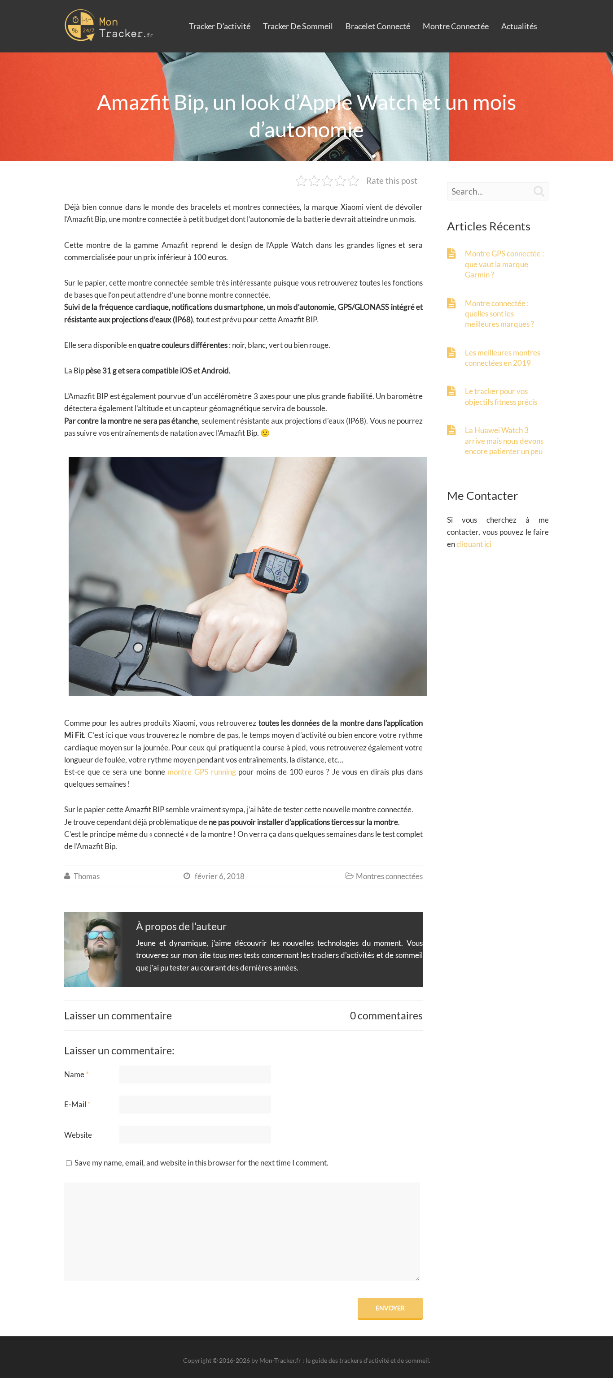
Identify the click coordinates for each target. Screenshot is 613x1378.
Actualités (519, 26)
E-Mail (77, 1104)
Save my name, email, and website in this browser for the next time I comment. (201, 1162)
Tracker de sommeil (298, 26)
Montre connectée (456, 26)
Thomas (87, 876)
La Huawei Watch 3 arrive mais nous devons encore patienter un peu (504, 440)
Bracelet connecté (378, 26)
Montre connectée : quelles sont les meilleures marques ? (499, 314)
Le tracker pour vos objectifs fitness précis (501, 396)
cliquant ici (473, 544)
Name (76, 1074)
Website (78, 1135)
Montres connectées (389, 876)
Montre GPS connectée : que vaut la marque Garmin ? (504, 264)
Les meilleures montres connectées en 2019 (502, 358)
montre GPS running (201, 771)
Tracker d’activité (219, 26)
